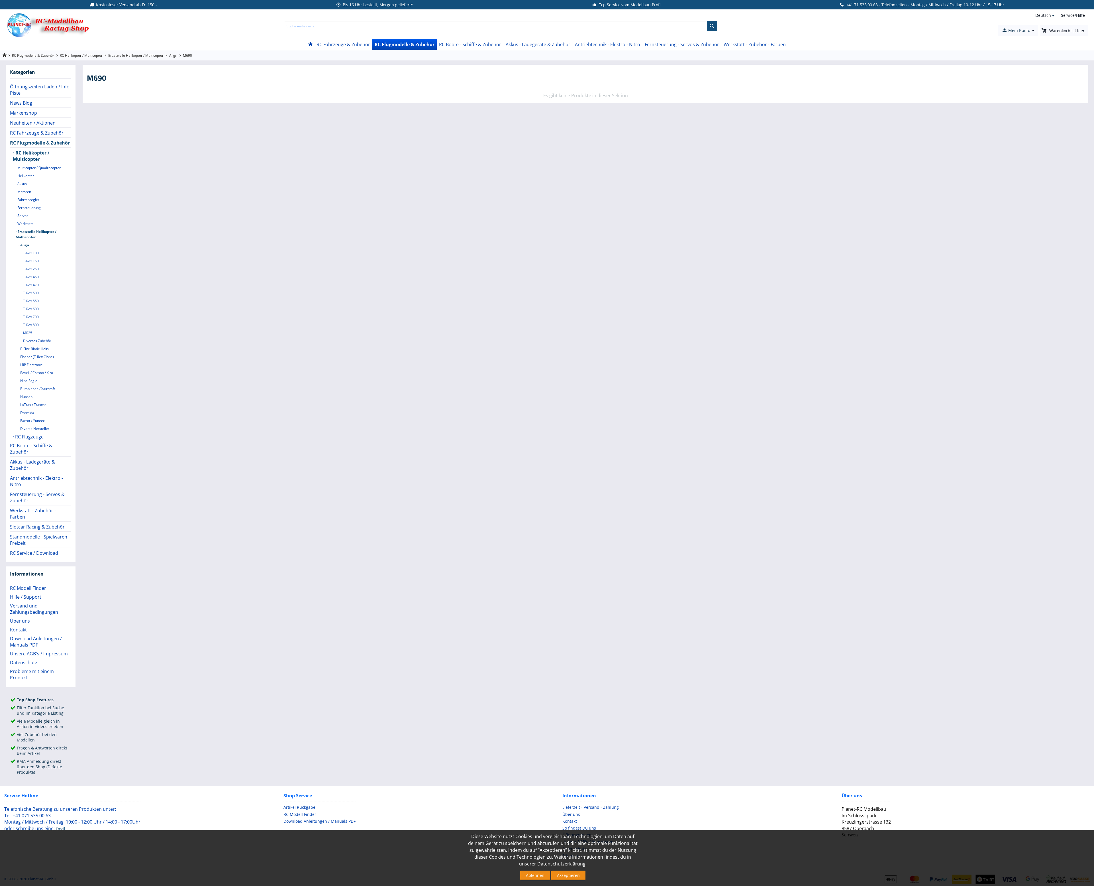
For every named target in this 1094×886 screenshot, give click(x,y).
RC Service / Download (34, 553)
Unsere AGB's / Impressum (39, 654)
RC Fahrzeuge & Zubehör (343, 44)
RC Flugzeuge (29, 437)
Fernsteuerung (29, 207)
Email (60, 828)
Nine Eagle (28, 380)
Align (173, 55)
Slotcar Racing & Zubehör (37, 527)
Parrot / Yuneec (32, 420)
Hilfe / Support (25, 597)
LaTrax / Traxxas (32, 404)
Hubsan (25, 396)
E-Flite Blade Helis (34, 348)
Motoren (24, 191)
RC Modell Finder (28, 588)
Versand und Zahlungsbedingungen (34, 609)
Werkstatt (25, 223)
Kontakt (18, 630)
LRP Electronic (30, 364)
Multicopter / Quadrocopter (39, 167)
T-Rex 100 (30, 253)
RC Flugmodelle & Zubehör (404, 44)
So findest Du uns (579, 828)
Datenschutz (23, 662)
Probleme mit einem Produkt (32, 674)
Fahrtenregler (28, 199)
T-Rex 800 (30, 324)
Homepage (4, 55)
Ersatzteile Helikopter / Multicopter (136, 55)
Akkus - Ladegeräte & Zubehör (538, 44)
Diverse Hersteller (34, 428)
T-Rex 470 (30, 285)
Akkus (22, 183)
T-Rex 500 (30, 292)
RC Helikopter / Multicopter (81, 55)
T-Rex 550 (30, 300)
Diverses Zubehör (36, 340)
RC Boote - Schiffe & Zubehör (470, 44)
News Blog (21, 103)
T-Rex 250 (30, 269)
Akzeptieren (568, 875)
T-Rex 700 (30, 316)
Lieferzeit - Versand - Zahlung (590, 807)
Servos (22, 215)
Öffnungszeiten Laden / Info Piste (40, 90)
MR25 (27, 332)
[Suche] (712, 26)
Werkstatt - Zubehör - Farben (755, 44)
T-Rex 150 (30, 261)
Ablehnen (535, 875)
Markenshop (23, 113)
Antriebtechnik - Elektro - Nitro (607, 44)
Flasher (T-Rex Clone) (36, 356)
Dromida (26, 412)
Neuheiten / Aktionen (33, 123)
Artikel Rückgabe (299, 807)
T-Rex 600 (30, 308)
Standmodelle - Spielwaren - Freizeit (40, 540)
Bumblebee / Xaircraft (37, 388)
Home (310, 44)
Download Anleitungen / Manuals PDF (36, 641)
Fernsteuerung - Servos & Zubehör (682, 44)
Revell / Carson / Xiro (36, 372)
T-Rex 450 (30, 277)
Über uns (20, 621)
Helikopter (25, 175)
